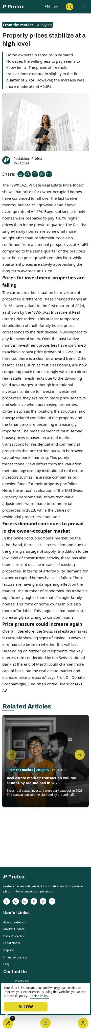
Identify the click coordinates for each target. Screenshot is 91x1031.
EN (47, 6)
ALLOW (25, 1006)
